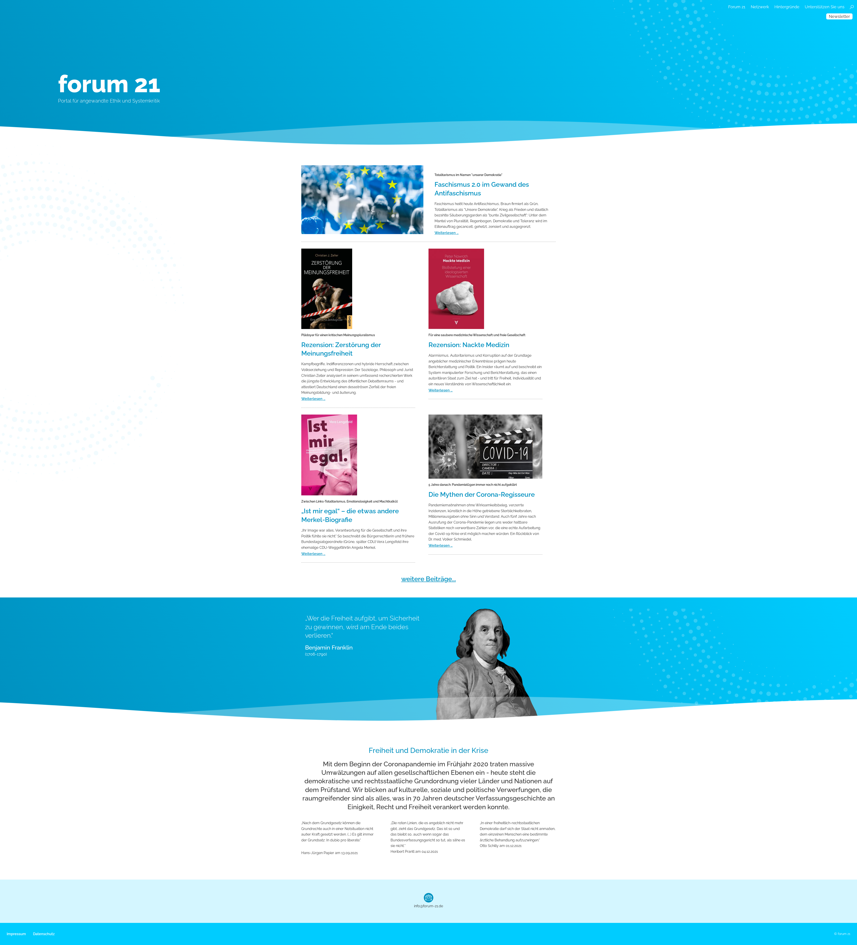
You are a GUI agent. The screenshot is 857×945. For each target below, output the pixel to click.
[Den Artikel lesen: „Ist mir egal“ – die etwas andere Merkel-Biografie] (356, 455)
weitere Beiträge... (428, 579)
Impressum (16, 934)
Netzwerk (760, 6)
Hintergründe (786, 6)
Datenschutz (44, 934)
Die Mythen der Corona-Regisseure (481, 494)
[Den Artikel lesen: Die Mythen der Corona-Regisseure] (485, 447)
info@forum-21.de (428, 906)
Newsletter (839, 16)
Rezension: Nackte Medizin (468, 345)
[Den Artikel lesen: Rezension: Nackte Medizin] (485, 289)
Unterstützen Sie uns (825, 6)
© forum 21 (842, 934)
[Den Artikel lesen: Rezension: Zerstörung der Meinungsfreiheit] (358, 289)
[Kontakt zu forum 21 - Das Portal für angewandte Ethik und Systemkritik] (428, 898)
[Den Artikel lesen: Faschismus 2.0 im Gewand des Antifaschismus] (362, 199)
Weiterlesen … (447, 233)
